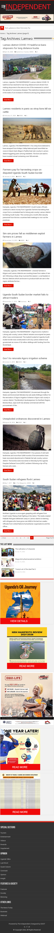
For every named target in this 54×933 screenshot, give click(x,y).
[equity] (27, 698)
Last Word (4, 863)
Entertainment (5, 837)
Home (2, 33)
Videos (3, 841)
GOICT (43, 924)
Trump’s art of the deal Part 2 (25, 569)
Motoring (4, 897)
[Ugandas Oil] (20, 603)
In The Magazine (20, 483)
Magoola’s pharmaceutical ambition (28, 559)
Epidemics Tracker (22, 52)
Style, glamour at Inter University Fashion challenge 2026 (24, 28)
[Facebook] (27, 926)
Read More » (8, 100)
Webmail (4, 915)
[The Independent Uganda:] (27, 7)
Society (3, 893)
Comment (4, 871)
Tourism (3, 833)
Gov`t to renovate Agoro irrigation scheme (25, 358)
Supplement (5, 848)
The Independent (24, 924)
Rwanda (3, 844)
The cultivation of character (25, 549)
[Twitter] (29, 926)
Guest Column (6, 867)
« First (4, 538)
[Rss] (25, 926)
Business (23, 301)
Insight (3, 878)
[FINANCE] (20, 794)
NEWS (31, 52)
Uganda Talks (5, 859)
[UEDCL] (20, 749)
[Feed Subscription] (53, 38)
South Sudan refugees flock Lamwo (21, 479)
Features (4, 889)
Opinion (3, 875)
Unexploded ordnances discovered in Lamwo (26, 418)
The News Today (6, 908)
